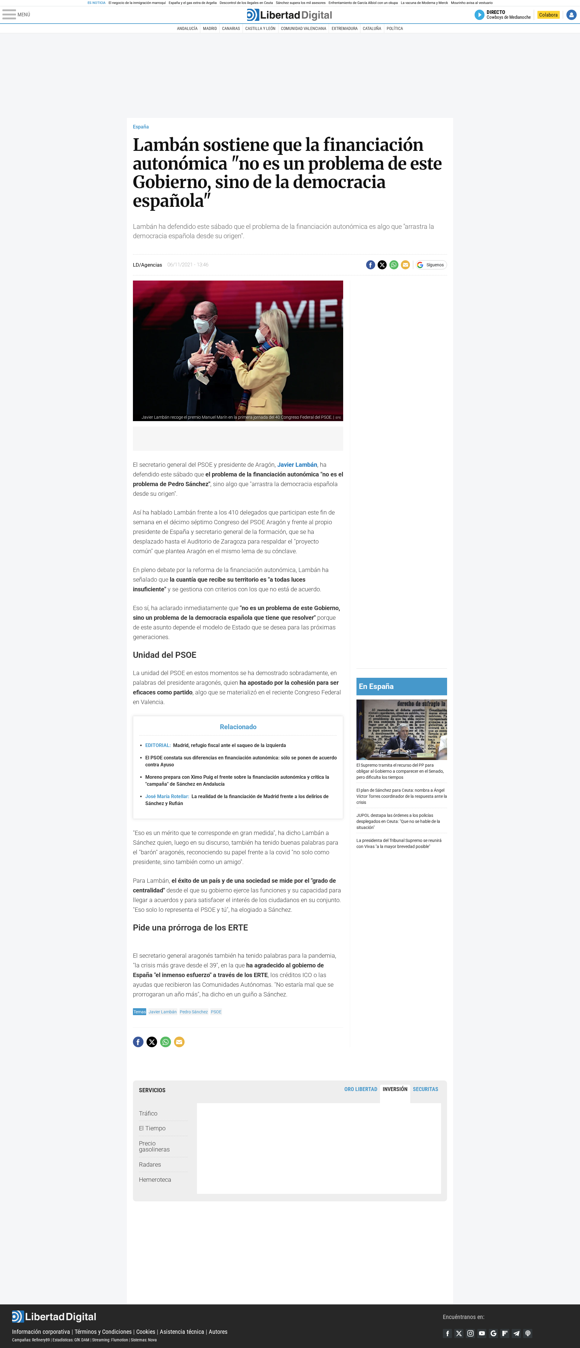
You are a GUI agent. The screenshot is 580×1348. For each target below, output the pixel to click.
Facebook (447, 1333)
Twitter (458, 1333)
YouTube (481, 1333)
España (141, 127)
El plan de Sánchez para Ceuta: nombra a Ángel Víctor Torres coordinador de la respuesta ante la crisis (401, 796)
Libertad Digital (227, 1317)
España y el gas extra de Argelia (193, 3)
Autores (218, 1331)
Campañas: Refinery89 (31, 1339)
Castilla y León (260, 28)
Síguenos (435, 265)
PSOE (216, 1011)
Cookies (145, 1331)
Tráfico (148, 1113)
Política (395, 28)
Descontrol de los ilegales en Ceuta (246, 3)
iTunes (527, 1333)
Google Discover (493, 1333)
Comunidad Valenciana (303, 28)
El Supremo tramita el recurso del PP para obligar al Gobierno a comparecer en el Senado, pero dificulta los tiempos (400, 771)
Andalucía (187, 28)
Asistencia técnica (182, 1331)
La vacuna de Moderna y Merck (424, 3)
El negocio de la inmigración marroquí (137, 3)
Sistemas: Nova (144, 1339)
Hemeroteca (155, 1179)
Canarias (231, 28)
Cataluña (372, 28)
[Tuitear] (382, 264)
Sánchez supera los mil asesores (300, 3)
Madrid (210, 28)
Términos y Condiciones (103, 1331)
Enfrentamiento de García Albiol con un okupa (363, 3)
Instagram (470, 1333)
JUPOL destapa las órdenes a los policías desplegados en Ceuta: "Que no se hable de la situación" (398, 821)
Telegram (516, 1333)
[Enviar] (393, 264)
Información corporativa (41, 1331)
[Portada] (289, 15)
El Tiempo (152, 1128)
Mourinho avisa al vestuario (472, 3)
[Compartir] (370, 264)
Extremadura (345, 28)
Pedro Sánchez (194, 1011)
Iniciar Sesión (571, 15)
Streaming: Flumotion (110, 1339)
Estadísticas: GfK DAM (71, 1339)
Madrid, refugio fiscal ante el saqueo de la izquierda (215, 745)
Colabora (548, 15)
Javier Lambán (163, 1011)
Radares (150, 1164)
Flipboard (504, 1333)
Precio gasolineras (154, 1146)
